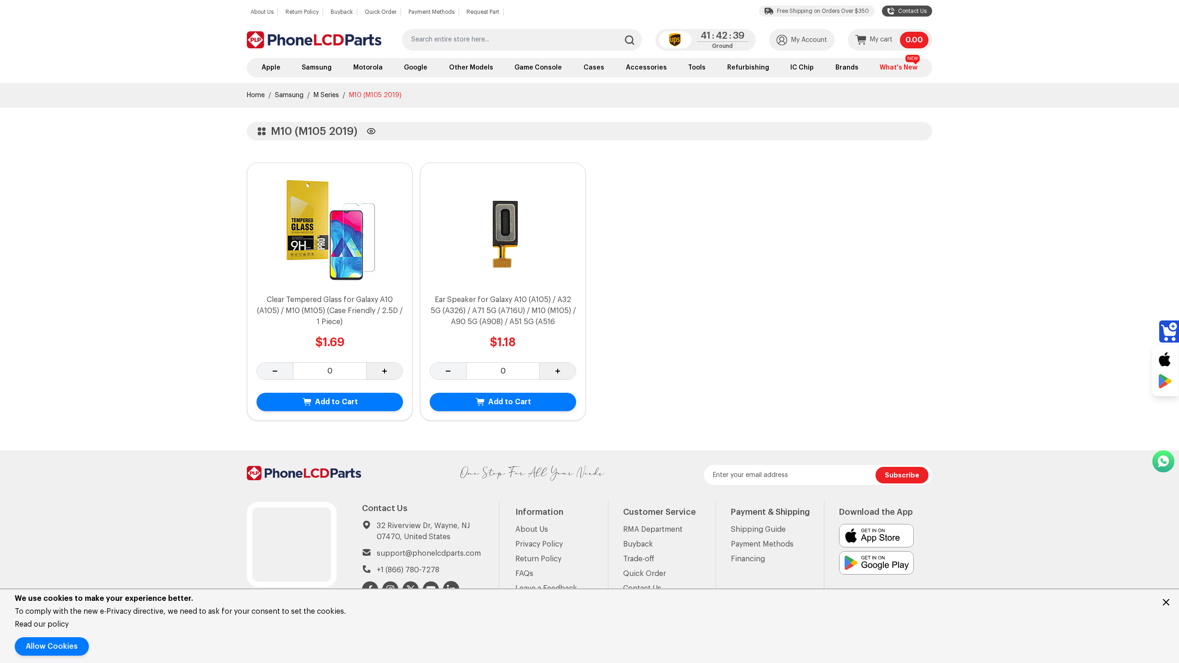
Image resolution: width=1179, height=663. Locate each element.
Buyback (342, 12)
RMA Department (653, 529)
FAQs (524, 573)
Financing (748, 559)
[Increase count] (384, 371)
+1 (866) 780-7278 (408, 570)
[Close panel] (1166, 602)
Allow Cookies (52, 646)
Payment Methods (432, 12)
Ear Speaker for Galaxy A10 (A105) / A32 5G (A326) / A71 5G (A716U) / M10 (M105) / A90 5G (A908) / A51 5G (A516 (503, 311)
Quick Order (381, 12)
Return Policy (302, 12)
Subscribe (902, 475)
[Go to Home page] (314, 39)
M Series (326, 95)
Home (256, 95)
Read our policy (42, 624)
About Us (262, 12)
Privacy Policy (539, 544)
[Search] (629, 40)
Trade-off (638, 559)
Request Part (483, 12)
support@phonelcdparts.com (429, 553)
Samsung (289, 95)
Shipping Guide (758, 529)
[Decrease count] (275, 371)
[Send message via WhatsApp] (1163, 461)
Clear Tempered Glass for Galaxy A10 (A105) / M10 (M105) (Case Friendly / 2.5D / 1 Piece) (330, 311)
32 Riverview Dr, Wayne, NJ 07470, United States (423, 531)
